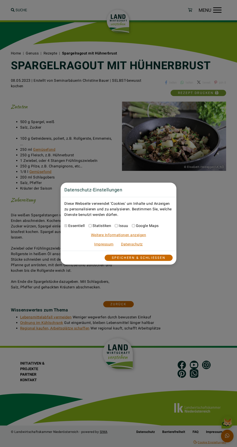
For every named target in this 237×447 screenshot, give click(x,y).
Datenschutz (132, 244)
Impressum (103, 244)
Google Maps (147, 226)
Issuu (123, 226)
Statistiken (102, 226)
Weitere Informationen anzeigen (118, 235)
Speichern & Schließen (138, 258)
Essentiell (76, 226)
